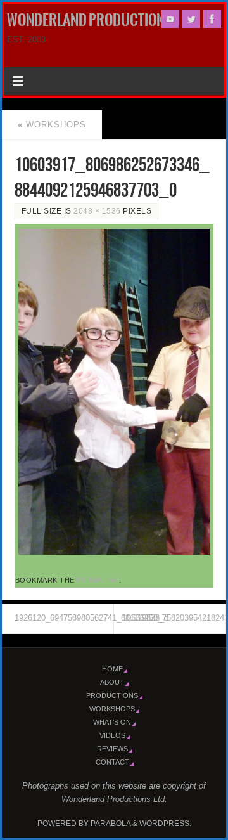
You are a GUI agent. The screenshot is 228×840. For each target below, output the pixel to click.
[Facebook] (212, 19)
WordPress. (165, 823)
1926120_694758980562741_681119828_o (64, 618)
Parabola (110, 823)
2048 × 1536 (97, 211)
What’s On (112, 722)
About (112, 682)
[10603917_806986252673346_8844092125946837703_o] (114, 392)
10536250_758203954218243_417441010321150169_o (173, 618)
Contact (112, 762)
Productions (112, 695)
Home (112, 669)
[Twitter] (191, 19)
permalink (98, 580)
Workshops (52, 124)
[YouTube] (170, 19)
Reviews (112, 749)
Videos (112, 735)
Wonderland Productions (89, 20)
